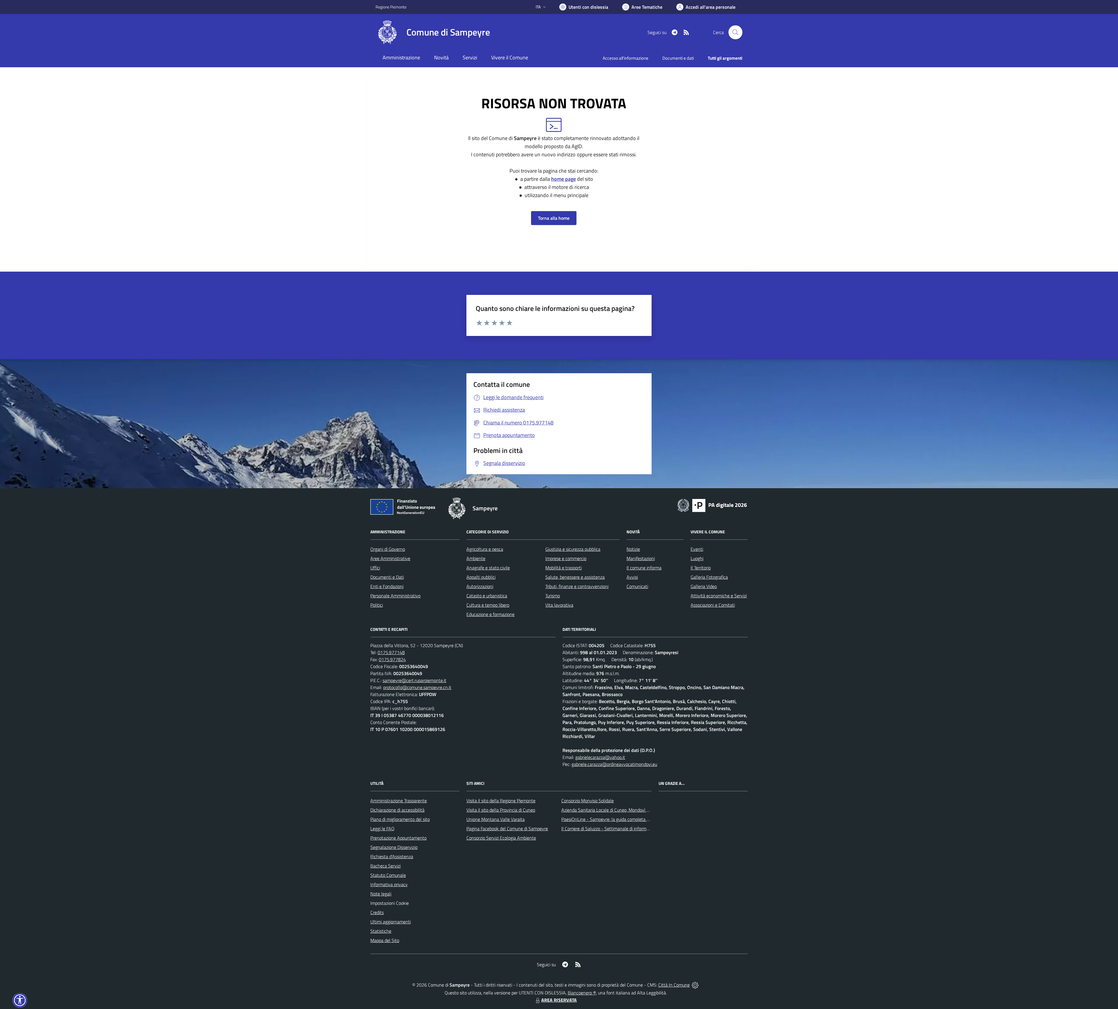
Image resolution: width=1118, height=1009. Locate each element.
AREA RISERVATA (559, 999)
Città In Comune (674, 984)
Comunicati (637, 586)
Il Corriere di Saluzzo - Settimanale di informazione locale (616, 828)
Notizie (633, 549)
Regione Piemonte (391, 7)
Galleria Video (704, 586)
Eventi (697, 549)
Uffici (375, 567)
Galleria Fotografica (709, 576)
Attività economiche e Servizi (719, 595)
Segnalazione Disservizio (394, 847)
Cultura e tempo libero (487, 604)
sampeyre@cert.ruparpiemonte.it (414, 680)
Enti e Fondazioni (387, 586)
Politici (376, 604)
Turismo (552, 595)
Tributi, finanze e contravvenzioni (576, 586)
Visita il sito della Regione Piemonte (500, 800)
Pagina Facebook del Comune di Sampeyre (507, 828)
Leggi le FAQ (382, 828)
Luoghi (697, 558)
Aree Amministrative (390, 558)
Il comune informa (644, 567)
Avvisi (632, 576)
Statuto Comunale (388, 875)
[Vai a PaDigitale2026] (712, 505)
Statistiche (380, 930)
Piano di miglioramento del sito (400, 819)
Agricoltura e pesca (484, 549)
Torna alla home (553, 218)
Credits (377, 912)
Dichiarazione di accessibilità (397, 809)
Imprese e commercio (565, 558)
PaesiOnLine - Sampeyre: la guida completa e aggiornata (616, 819)
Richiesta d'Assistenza (391, 856)
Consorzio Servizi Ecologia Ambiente (501, 837)
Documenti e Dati (387, 576)
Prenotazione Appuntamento (398, 837)
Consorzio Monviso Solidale (587, 800)
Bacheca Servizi (385, 865)
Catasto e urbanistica (486, 595)
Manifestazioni (641, 558)
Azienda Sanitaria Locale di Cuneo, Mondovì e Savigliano (615, 809)
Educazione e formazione (490, 614)
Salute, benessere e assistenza (575, 576)
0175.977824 (392, 659)
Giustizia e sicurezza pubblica (572, 549)
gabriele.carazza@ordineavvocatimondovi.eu (614, 764)
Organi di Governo (387, 549)
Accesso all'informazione (625, 58)
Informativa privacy (389, 884)
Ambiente (475, 558)
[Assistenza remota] (695, 984)
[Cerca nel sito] (735, 32)
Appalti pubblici (481, 576)
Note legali (380, 893)
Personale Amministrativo (395, 595)
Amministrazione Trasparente (398, 800)
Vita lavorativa (559, 604)
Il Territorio (701, 567)
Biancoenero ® (582, 992)
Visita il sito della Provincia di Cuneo (500, 809)
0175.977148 (391, 652)
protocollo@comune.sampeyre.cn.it (417, 687)
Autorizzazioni (479, 586)
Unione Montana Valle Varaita (495, 819)
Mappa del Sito (384, 940)
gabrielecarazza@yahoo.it (600, 757)
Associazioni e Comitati (713, 604)
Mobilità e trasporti (563, 567)
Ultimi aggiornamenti (390, 921)
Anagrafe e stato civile (488, 567)
